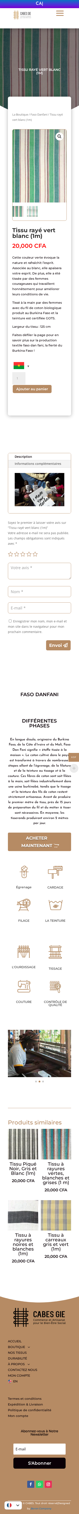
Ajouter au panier (32, 389)
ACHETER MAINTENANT (36, 841)
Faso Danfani (39, 114)
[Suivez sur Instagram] (48, 1484)
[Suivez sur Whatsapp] (39, 1484)
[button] (59, 136)
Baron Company (41, 1508)
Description (23, 456)
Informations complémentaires (38, 464)
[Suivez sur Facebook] (30, 1484)
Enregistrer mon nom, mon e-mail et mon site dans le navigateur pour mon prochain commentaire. (37, 626)
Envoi (55, 645)
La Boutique (20, 114)
